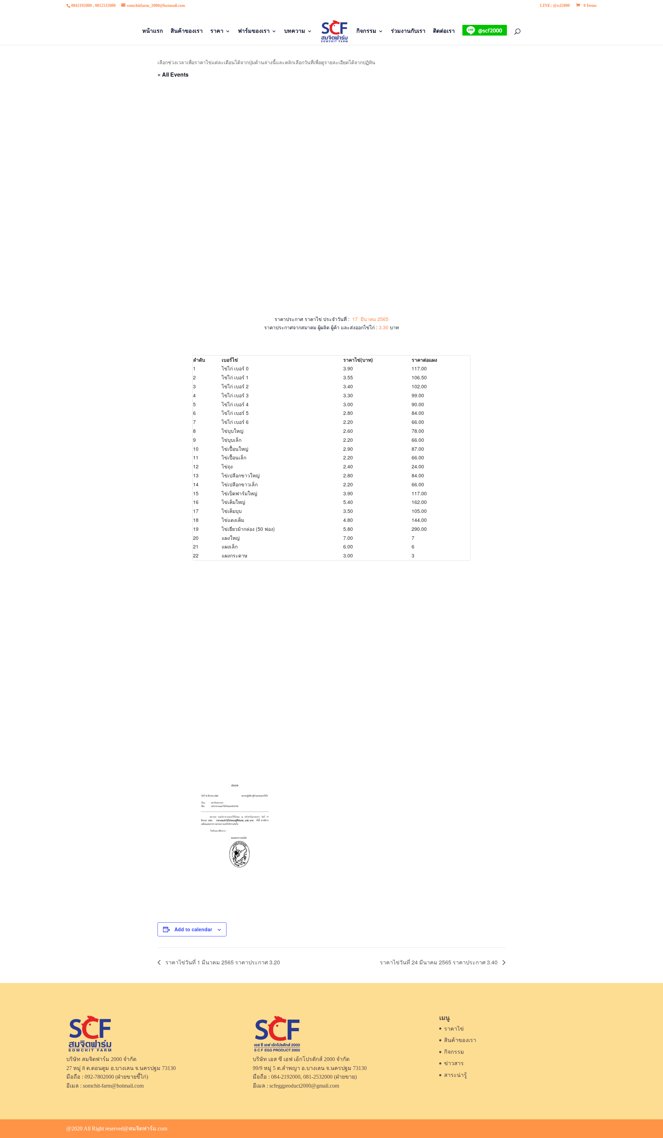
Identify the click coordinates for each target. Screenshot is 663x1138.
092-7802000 (99, 1077)
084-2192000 (285, 1077)
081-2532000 (318, 1077)
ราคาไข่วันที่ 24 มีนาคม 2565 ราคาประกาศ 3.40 (439, 962)
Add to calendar (193, 929)
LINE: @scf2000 (555, 5)
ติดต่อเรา (444, 31)
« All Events (173, 74)
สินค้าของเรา (187, 31)
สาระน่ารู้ (455, 1075)
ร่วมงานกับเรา (408, 31)
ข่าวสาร (454, 1063)
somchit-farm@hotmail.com (113, 1086)
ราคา (216, 31)
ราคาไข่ (454, 1029)
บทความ (294, 31)
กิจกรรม (366, 31)
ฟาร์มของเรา (254, 31)
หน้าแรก (152, 31)
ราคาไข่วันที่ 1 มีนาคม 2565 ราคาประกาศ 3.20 (222, 962)
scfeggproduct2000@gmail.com (304, 1086)
